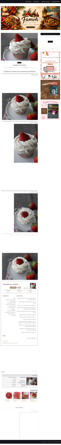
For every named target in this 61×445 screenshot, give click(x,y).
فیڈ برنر (48, 43)
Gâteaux (19, 62)
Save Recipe (13, 287)
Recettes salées (55, 1)
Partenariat (28, 1)
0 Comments (5, 67)
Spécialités (36, 1)
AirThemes (58, 441)
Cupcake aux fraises (19, 65)
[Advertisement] (19, 84)
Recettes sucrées (45, 1)
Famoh (16, 67)
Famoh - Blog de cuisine (13, 343)
